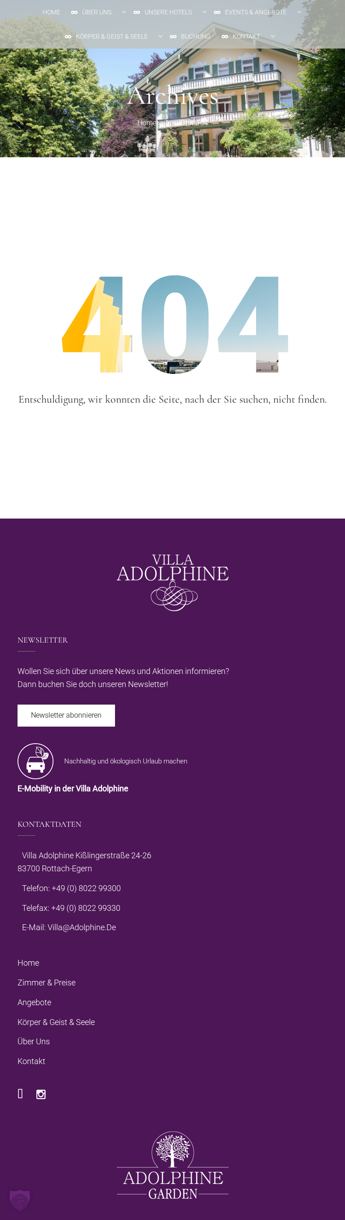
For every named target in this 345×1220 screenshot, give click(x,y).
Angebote (34, 1002)
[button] (20, 1200)
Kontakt (31, 1061)
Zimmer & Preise (46, 982)
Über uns (34, 1041)
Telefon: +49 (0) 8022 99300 (71, 888)
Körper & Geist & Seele (56, 1022)
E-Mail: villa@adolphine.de (69, 927)
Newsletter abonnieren (66, 715)
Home (146, 123)
